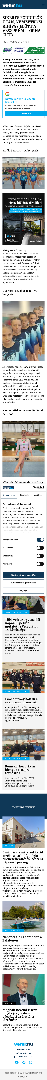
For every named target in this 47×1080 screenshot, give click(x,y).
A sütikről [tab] (38, 495)
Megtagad (23, 590)
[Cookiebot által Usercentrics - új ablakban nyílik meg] (33, 487)
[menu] (43, 5)
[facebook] (23, 1062)
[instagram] (30, 1062)
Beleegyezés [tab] (9, 495)
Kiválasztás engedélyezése (23, 583)
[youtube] (17, 1062)
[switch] (40, 548)
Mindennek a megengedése (23, 575)
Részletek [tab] (23, 495)
